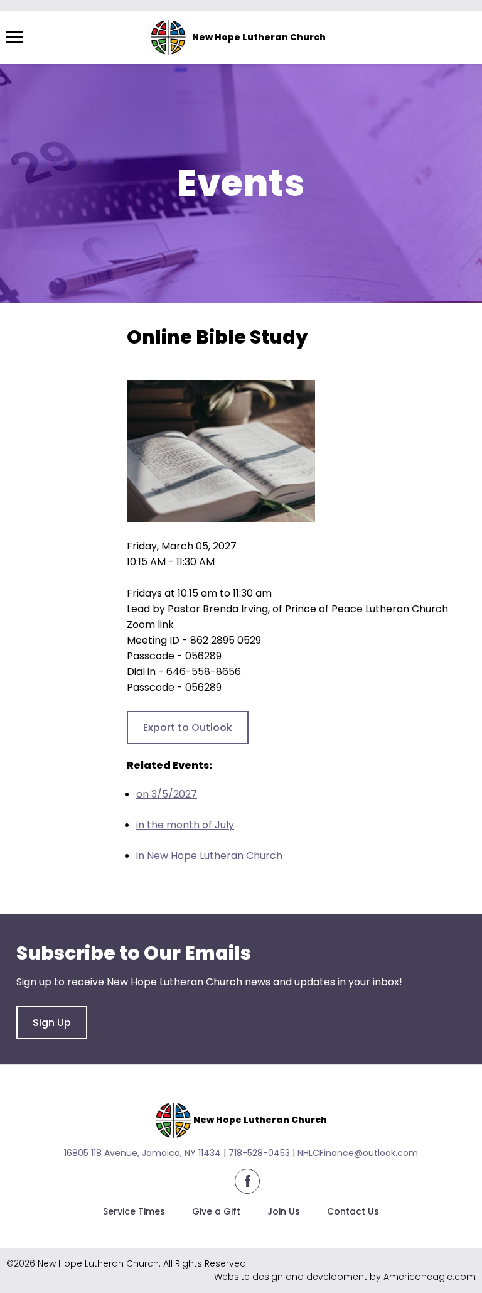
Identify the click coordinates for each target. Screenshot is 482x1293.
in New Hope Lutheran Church (209, 855)
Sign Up (52, 1022)
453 (282, 1153)
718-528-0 (251, 1153)
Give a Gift (216, 1211)
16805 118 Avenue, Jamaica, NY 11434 (142, 1153)
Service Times (134, 1211)
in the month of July (185, 825)
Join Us (283, 1211)
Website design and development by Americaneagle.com (345, 1276)
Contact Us (353, 1211)
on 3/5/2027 (166, 794)
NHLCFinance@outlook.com (357, 1153)
